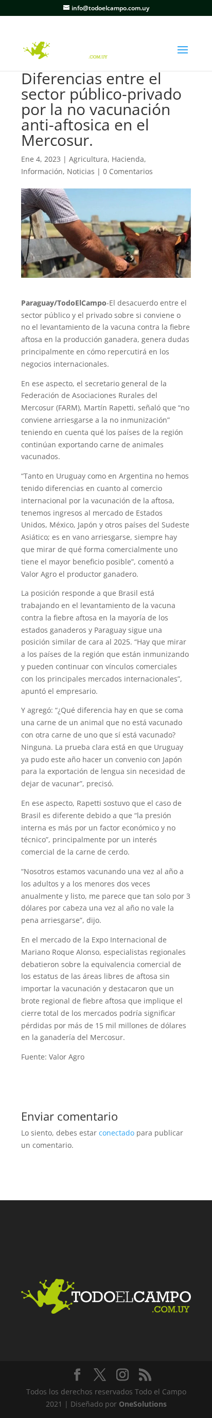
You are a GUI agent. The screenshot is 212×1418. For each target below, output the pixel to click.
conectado (116, 1133)
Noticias (81, 171)
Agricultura (88, 159)
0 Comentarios (128, 171)
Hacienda (128, 159)
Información (42, 171)
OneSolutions (143, 1404)
